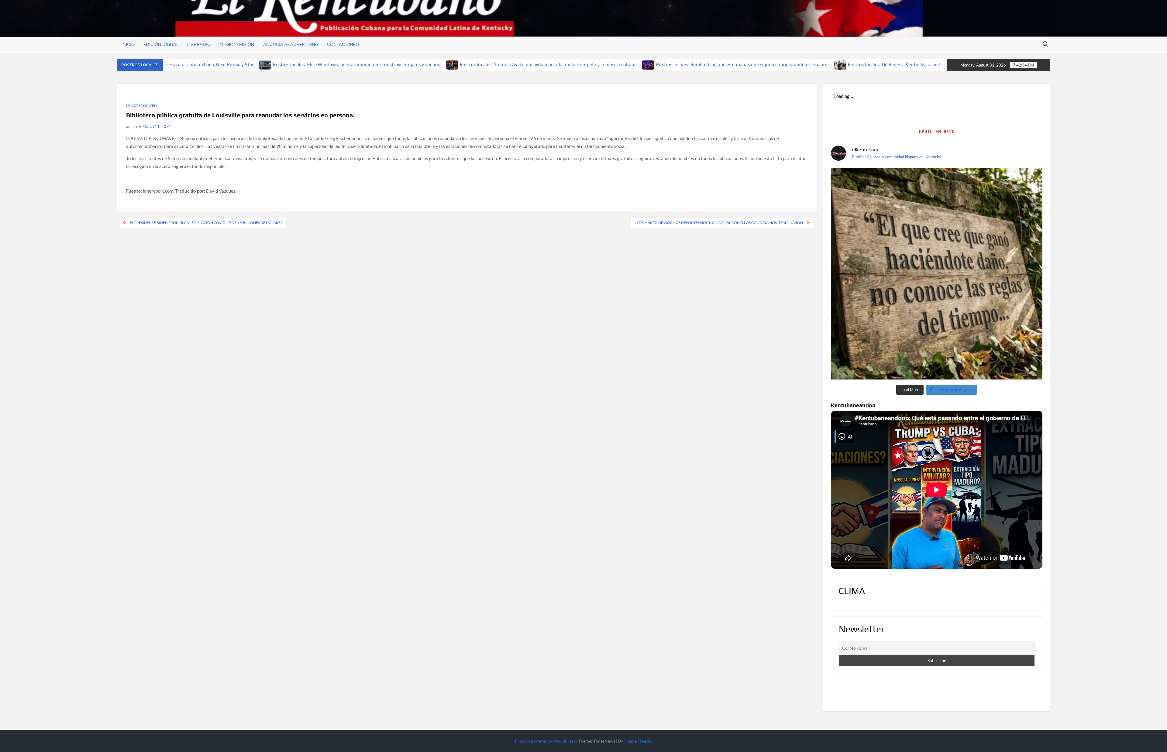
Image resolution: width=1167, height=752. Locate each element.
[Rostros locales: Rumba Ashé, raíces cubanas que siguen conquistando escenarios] (591, 64)
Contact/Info (343, 44)
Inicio (128, 44)
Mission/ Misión (236, 44)
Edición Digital (160, 44)
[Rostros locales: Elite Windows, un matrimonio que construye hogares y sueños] (208, 64)
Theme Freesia (637, 740)
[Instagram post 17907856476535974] (936, 273)
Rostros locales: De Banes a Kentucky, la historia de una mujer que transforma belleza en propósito (894, 64)
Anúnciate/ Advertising (290, 44)
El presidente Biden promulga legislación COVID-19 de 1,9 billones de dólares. (206, 222)
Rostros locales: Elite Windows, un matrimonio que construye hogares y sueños (299, 64)
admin (131, 126)
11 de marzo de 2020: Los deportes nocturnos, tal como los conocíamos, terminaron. (719, 222)
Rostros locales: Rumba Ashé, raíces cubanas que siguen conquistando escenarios (685, 64)
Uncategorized (141, 105)
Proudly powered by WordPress (545, 740)
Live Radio (199, 44)
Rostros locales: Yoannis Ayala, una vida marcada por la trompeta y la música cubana (491, 64)
